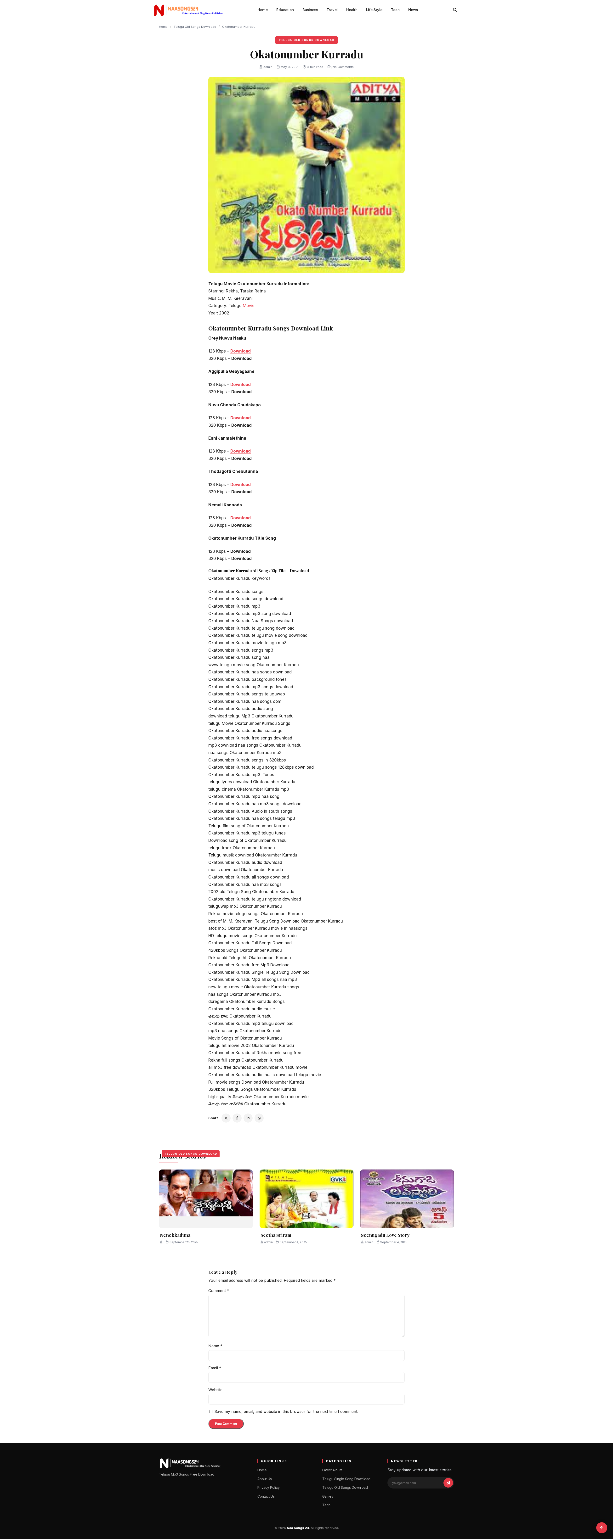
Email (214, 1368)
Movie (249, 305)
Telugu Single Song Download (346, 1479)
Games (327, 1496)
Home (262, 9)
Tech (395, 9)
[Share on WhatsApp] (259, 1118)
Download (240, 351)
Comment (218, 1290)
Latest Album (332, 1470)
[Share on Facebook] (237, 1118)
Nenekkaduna (175, 1235)
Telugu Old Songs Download (195, 26)
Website (215, 1389)
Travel (332, 9)
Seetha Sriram (276, 1235)
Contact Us (266, 1496)
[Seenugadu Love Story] (407, 1199)
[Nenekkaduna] (206, 1199)
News (413, 9)
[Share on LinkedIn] (248, 1118)
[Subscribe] (448, 1483)
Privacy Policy (268, 1487)
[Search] (455, 10)
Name (215, 1345)
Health (352, 9)
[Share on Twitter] (226, 1118)
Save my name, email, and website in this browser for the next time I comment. (286, 1411)
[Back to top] (601, 1527)
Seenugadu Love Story (385, 1235)
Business (310, 9)
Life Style (374, 9)
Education (285, 9)
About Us (264, 1479)
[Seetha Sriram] (306, 1199)
